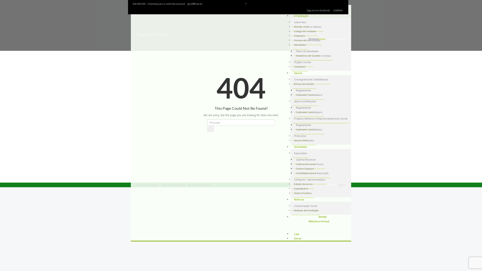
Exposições (300, 153)
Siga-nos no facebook (318, 10)
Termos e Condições (148, 185)
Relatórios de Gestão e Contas (313, 55)
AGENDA (338, 10)
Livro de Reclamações (199, 185)
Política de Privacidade (173, 185)
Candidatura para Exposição (312, 173)
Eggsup (341, 185)
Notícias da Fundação (306, 210)
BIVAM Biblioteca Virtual (319, 219)
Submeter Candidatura (309, 129)
